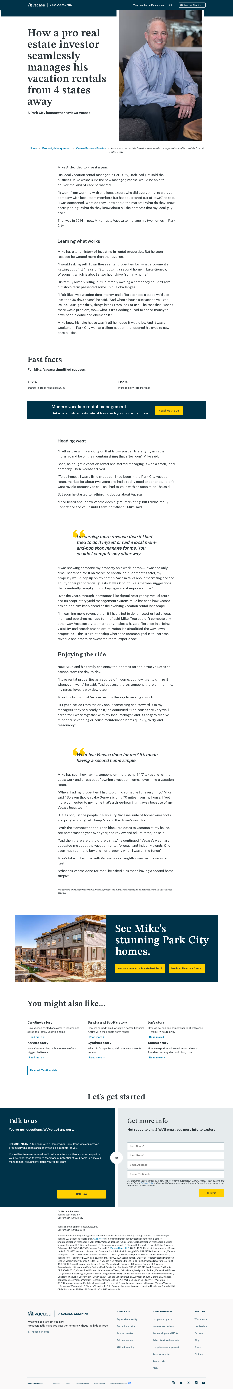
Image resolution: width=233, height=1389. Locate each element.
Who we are (200, 1319)
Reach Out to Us (169, 410)
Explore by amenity (126, 1319)
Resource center (161, 1354)
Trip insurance (124, 1340)
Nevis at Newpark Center (187, 968)
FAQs (155, 1368)
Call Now (81, 1194)
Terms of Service (82, 1383)
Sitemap (56, 1383)
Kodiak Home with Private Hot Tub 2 (140, 968)
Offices (198, 1354)
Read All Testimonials (43, 1070)
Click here (98, 1239)
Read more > (36, 1037)
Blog (197, 1340)
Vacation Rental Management (149, 5)
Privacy (68, 1383)
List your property (162, 1319)
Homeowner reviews (163, 1326)
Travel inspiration (126, 1326)
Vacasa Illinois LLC (119, 1248)
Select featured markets (165, 1340)
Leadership (200, 1326)
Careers (198, 1333)
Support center (124, 1333)
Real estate (158, 1361)
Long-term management (165, 1347)
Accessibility (99, 1383)
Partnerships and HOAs (165, 1333)
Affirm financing (125, 1347)
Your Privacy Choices (118, 1383)
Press (197, 1347)
